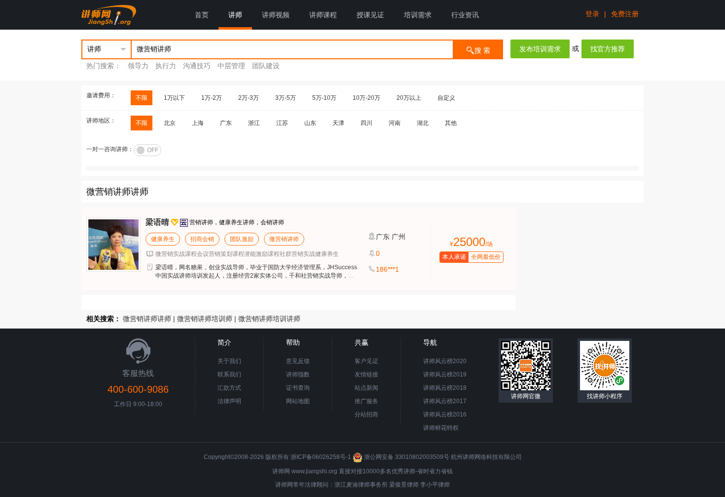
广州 (398, 237)
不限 (141, 97)
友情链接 (366, 374)
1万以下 (174, 97)
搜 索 (482, 50)
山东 (310, 123)
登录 (592, 14)
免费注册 (625, 14)
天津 (338, 123)
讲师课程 (323, 15)
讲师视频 (276, 15)
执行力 (165, 66)
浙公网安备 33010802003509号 (406, 457)
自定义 (446, 97)
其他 (451, 123)
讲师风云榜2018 (445, 387)
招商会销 (202, 239)
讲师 (235, 15)
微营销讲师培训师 (204, 319)
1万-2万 (211, 97)
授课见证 (370, 15)
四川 (366, 123)
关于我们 (229, 361)
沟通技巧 (197, 66)
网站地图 (298, 401)
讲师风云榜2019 (445, 374)
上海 (198, 123)
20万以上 (409, 97)
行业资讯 (465, 15)
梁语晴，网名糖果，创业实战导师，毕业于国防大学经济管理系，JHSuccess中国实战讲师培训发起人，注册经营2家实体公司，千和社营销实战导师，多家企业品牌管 (256, 276)
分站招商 (366, 414)
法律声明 (229, 401)
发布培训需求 (540, 49)
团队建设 (266, 66)
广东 (226, 123)
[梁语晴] (113, 244)
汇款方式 (229, 387)
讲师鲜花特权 (441, 427)
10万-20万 (366, 97)
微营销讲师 (284, 239)
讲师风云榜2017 (445, 401)
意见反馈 (298, 361)
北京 (170, 123)
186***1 (387, 269)
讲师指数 (298, 374)
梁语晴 (157, 222)
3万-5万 (285, 97)
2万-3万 (248, 97)
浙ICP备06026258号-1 (320, 457)
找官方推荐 (607, 49)
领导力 (138, 66)
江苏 (282, 123)
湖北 (423, 123)
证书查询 (298, 387)
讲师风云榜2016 (445, 414)
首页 (202, 15)
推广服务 (366, 401)
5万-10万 (324, 97)
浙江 (254, 123)
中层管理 (231, 66)
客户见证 (366, 361)
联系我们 (229, 374)
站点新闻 (366, 387)
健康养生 (163, 239)
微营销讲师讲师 (147, 319)
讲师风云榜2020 (445, 361)
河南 (394, 123)
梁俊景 (398, 484)
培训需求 (418, 15)
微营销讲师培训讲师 (269, 319)
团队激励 (242, 239)
